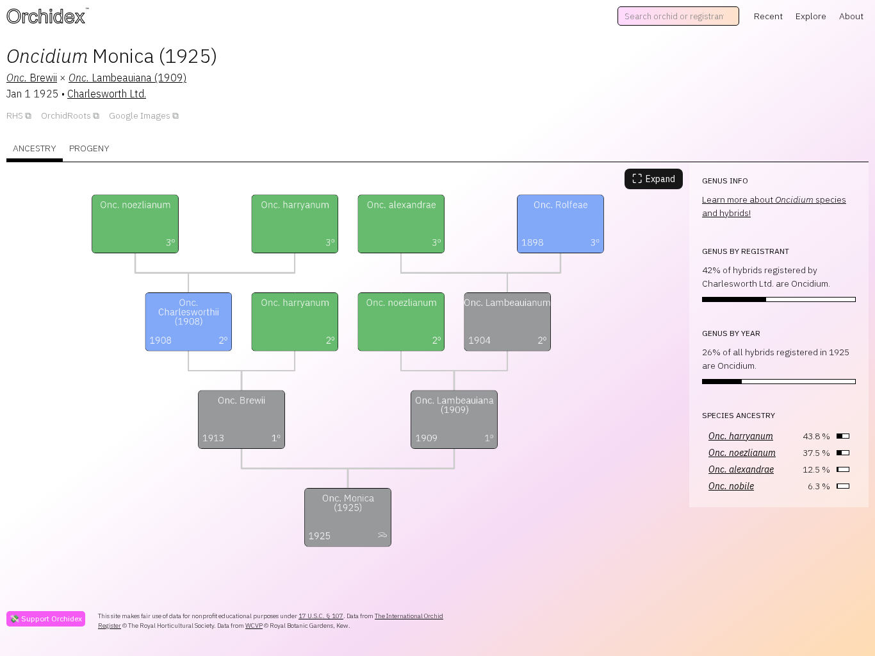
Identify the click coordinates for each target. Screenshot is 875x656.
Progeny (89, 148)
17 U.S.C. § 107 (320, 616)
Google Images (139, 115)
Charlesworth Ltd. (106, 93)
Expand (653, 178)
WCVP (254, 625)
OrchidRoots (66, 115)
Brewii (31, 77)
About (851, 16)
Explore (811, 16)
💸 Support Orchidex (46, 618)
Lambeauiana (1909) (127, 77)
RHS (14, 115)
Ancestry (34, 148)
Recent (768, 16)
